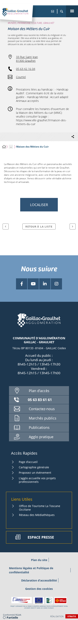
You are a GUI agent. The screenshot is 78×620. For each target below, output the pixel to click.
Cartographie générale (34, 467)
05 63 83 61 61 (40, 399)
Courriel (21, 77)
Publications (39, 427)
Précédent (6, 226)
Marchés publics (42, 418)
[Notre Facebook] (21, 283)
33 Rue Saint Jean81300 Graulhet (27, 59)
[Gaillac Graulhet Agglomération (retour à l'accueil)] (21, 16)
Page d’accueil (28, 462)
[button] (61, 11)
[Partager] (73, 137)
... (11, 146)
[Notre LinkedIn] (44, 283)
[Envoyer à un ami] (52, 11)
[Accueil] (4, 146)
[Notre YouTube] (33, 283)
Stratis (71, 616)
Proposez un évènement (35, 472)
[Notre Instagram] (56, 283)
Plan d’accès (39, 390)
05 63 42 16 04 (25, 69)
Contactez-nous (42, 408)
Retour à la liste (38, 226)
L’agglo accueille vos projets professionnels (37, 480)
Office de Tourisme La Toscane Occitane (39, 507)
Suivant (73, 226)
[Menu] (72, 11)
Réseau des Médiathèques (37, 515)
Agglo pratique (41, 436)
